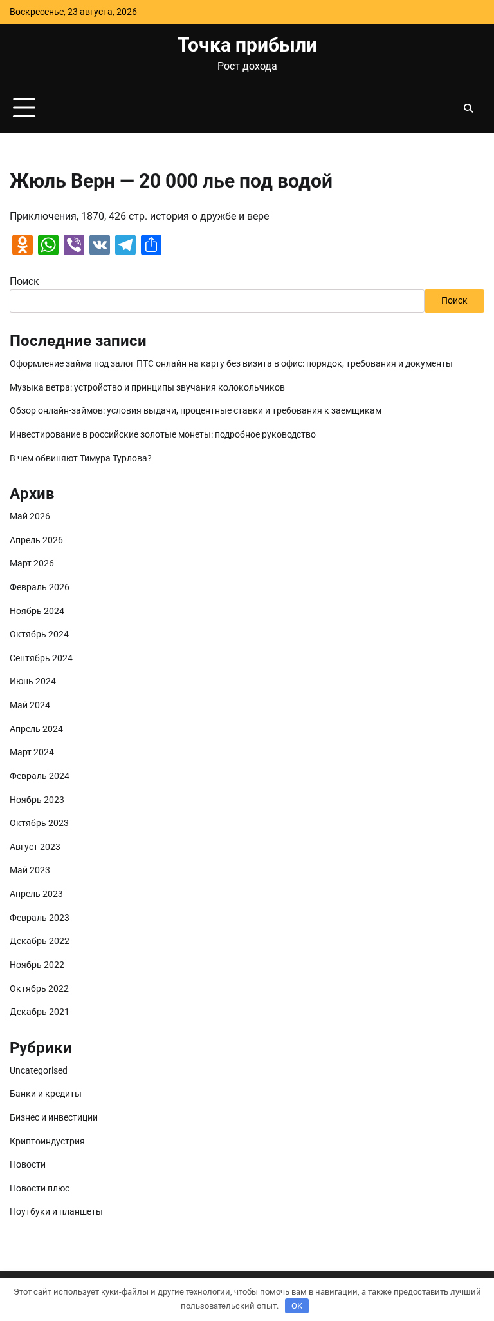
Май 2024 (30, 705)
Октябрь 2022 (39, 988)
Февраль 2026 (39, 587)
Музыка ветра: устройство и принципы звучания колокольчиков (147, 387)
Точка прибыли (247, 45)
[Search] (468, 108)
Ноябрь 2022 (37, 964)
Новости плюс (39, 1188)
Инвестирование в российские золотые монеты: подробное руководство (163, 434)
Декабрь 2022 (39, 941)
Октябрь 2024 (39, 634)
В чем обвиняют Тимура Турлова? (81, 458)
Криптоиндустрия (47, 1141)
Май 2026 (30, 516)
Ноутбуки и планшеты (56, 1211)
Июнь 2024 (33, 681)
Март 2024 (32, 752)
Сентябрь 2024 (41, 658)
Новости (28, 1164)
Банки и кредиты (46, 1093)
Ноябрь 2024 (37, 611)
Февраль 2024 (39, 776)
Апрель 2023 (36, 894)
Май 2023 (30, 870)
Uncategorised (39, 1070)
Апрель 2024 (36, 729)
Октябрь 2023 (39, 823)
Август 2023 (35, 847)
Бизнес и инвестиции (54, 1117)
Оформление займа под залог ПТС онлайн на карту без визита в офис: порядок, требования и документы (231, 363)
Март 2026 (32, 563)
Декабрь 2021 (39, 1012)
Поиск (24, 281)
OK (296, 1306)
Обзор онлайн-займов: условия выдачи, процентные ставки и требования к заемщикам (195, 410)
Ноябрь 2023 (37, 800)
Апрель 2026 (36, 540)
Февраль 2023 (39, 917)
